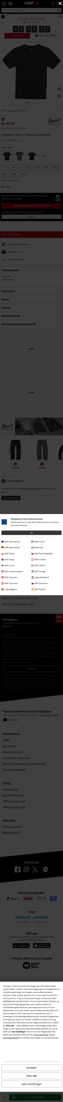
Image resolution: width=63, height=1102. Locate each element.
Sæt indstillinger (32, 1084)
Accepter (31, 1067)
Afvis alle (31, 1075)
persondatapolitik (10, 1037)
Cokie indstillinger (40, 1034)
